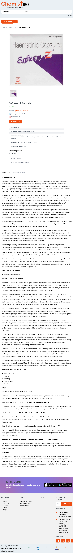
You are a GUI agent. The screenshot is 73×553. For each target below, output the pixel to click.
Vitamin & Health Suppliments (27, 131)
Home (5, 27)
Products (6, 503)
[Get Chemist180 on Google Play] (65, 485)
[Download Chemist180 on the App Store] (51, 485)
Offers (5, 508)
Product (11, 27)
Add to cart (16, 122)
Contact (5, 505)
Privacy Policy (25, 503)
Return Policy (25, 505)
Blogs (5, 510)
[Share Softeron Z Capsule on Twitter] (13, 153)
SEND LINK (66, 504)
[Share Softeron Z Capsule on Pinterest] (18, 153)
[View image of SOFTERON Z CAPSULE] (13, 93)
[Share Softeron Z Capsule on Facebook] (10, 153)
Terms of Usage (26, 501)
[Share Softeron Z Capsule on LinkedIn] (15, 153)
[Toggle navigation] (15, 21)
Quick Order (7, 22)
